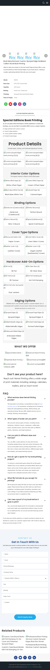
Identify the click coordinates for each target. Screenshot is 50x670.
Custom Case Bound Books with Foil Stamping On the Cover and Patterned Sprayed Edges (13, 648)
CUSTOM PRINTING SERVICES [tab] (25, 113)
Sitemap (29, 667)
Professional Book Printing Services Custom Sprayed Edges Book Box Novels (36, 646)
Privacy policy (37, 667)
